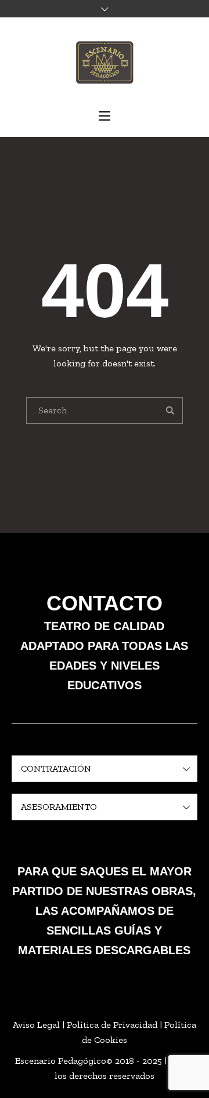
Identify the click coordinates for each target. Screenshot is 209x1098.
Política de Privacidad (112, 1024)
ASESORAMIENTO (59, 806)
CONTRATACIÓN (56, 768)
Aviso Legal (36, 1024)
